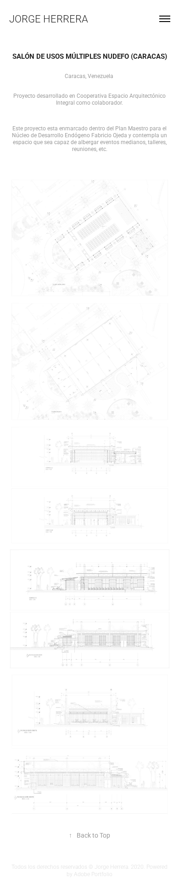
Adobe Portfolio (93, 874)
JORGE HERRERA (48, 18)
